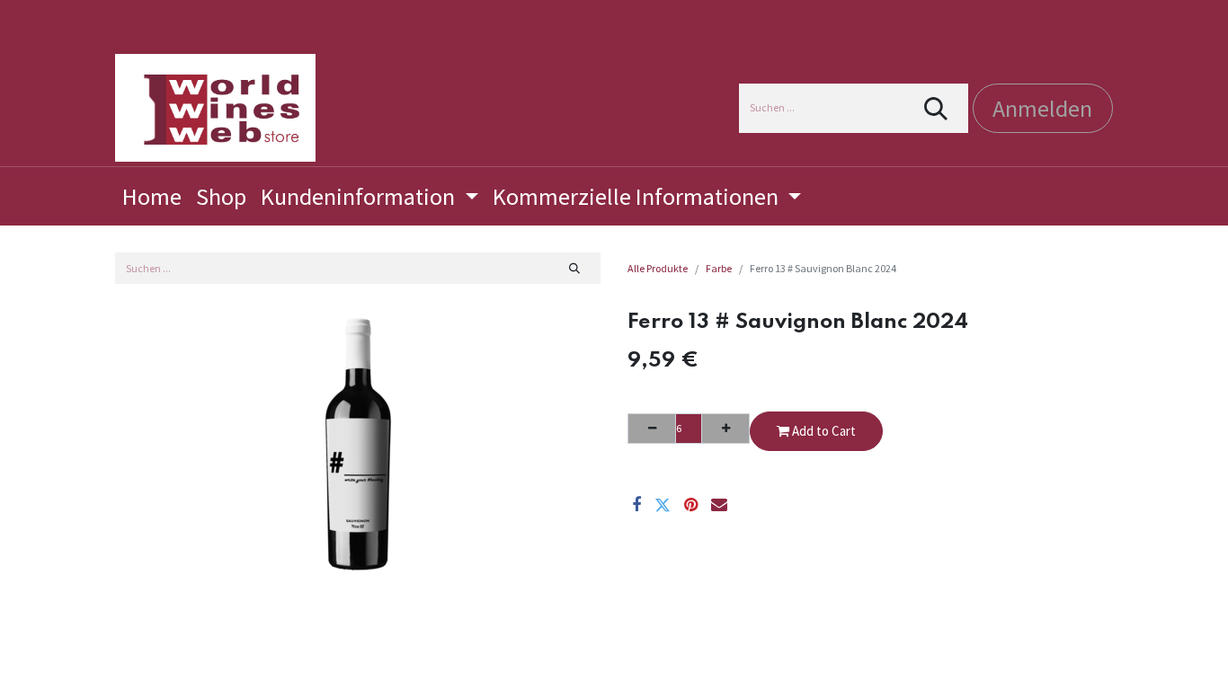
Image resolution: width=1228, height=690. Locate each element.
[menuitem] (152, 196)
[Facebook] (636, 505)
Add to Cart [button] (822, 430)
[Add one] (725, 428)
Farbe (719, 268)
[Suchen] (936, 108)
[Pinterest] (691, 505)
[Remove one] (651, 428)
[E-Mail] (719, 505)
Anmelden (1042, 108)
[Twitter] (662, 505)
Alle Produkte (657, 268)
